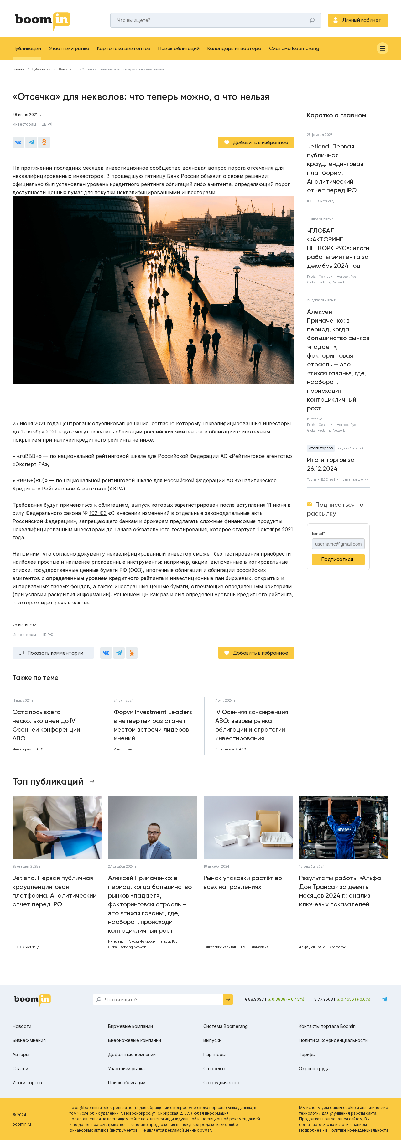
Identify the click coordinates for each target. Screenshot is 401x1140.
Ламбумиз (260, 947)
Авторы (21, 1054)
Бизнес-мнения (29, 1040)
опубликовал (108, 423)
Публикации (27, 48)
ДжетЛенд (326, 201)
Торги (311, 479)
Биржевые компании (130, 1026)
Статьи (20, 1068)
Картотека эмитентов (123, 48)
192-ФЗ (98, 513)
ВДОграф (328, 479)
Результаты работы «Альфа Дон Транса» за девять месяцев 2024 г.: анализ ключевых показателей (340, 891)
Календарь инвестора (234, 48)
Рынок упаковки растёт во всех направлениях (243, 882)
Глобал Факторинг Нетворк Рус (331, 276)
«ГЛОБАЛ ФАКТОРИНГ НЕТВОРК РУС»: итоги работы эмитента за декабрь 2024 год (338, 248)
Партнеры (214, 1054)
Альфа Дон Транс (312, 947)
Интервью (314, 419)
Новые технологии (354, 479)
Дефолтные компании (132, 1054)
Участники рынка (69, 48)
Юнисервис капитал (220, 947)
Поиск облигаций (179, 48)
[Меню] (382, 48)
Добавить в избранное (260, 142)
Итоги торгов (321, 448)
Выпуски (212, 1040)
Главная (18, 69)
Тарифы (307, 1054)
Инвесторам (24, 124)
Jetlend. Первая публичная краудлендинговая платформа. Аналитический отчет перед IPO (335, 168)
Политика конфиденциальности (333, 1040)
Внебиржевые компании (134, 1040)
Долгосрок (338, 947)
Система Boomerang (294, 48)
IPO (310, 201)
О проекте (215, 1068)
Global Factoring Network (326, 282)
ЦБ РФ (48, 124)
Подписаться (337, 559)
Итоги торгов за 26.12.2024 (331, 464)
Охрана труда (314, 1068)
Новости (65, 69)
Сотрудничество (222, 1082)
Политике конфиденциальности (358, 1130)
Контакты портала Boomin (327, 1026)
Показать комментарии (55, 653)
